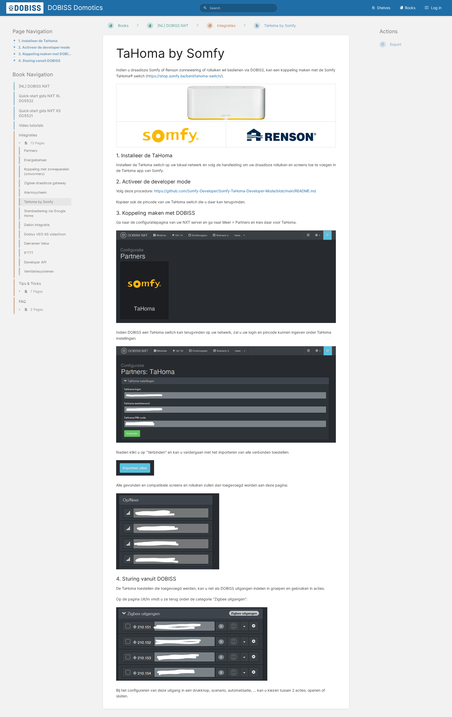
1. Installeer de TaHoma (38, 41)
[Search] (205, 8)
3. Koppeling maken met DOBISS (45, 54)
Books (410, 7)
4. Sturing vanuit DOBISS (39, 61)
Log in (436, 7)
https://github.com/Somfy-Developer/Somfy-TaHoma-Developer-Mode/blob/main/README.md (235, 191)
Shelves (383, 7)
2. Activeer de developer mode (44, 47)
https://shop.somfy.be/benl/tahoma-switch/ (184, 76)
